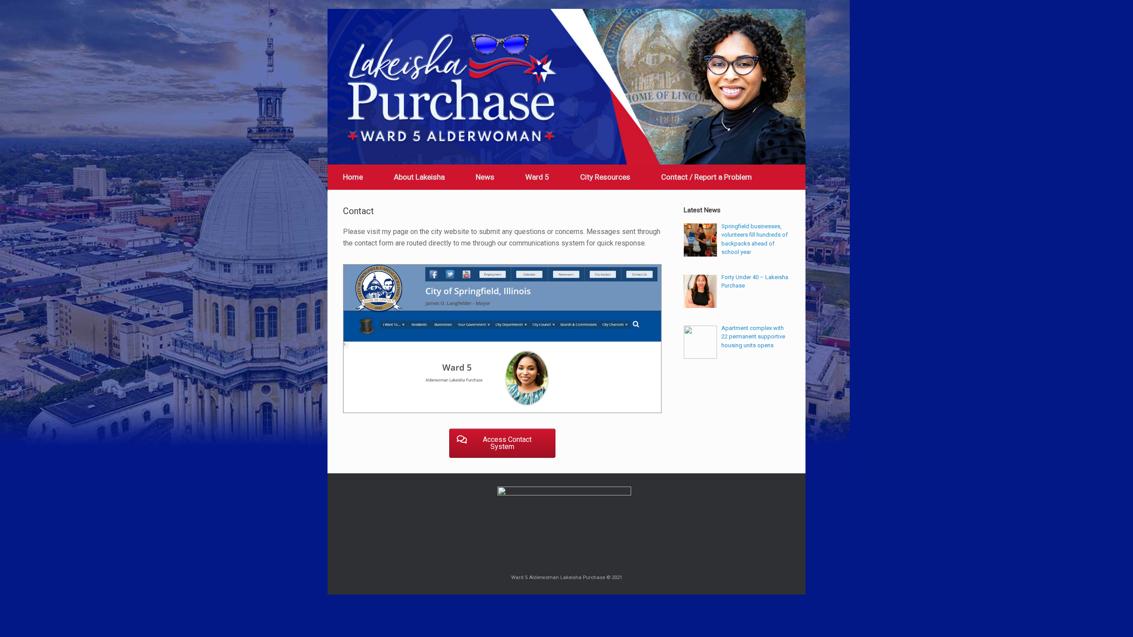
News (485, 177)
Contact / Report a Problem (706, 177)
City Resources (605, 177)
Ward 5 (537, 177)
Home (353, 177)
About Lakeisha (419, 177)
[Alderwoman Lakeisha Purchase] (566, 87)
